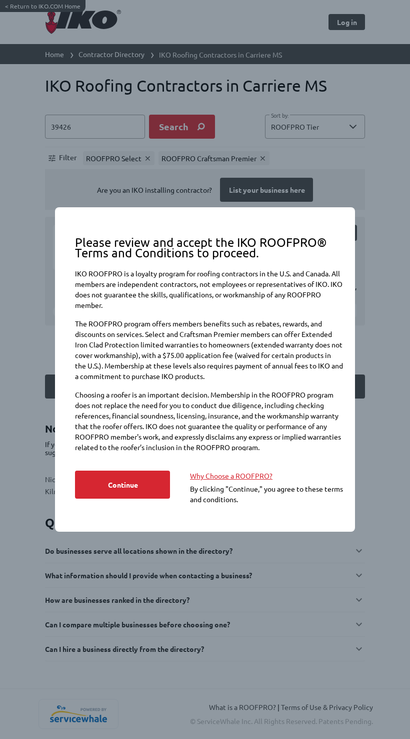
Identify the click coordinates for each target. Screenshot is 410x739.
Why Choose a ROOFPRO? (231, 475)
